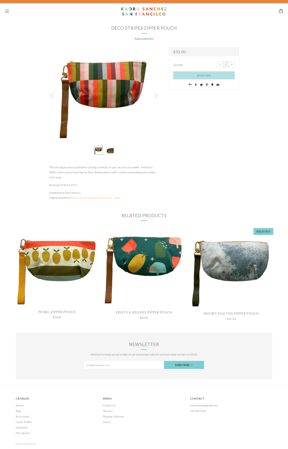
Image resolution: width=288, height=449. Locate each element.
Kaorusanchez (144, 38)
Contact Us (109, 405)
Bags (18, 410)
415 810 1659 (198, 410)
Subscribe (182, 364)
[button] (98, 150)
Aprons (20, 405)
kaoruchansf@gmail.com (204, 405)
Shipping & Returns (113, 416)
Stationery (22, 427)
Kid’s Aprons (23, 432)
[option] (104, 94)
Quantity (178, 64)
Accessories (23, 416)
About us (108, 410)
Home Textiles (24, 421)
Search (107, 421)
